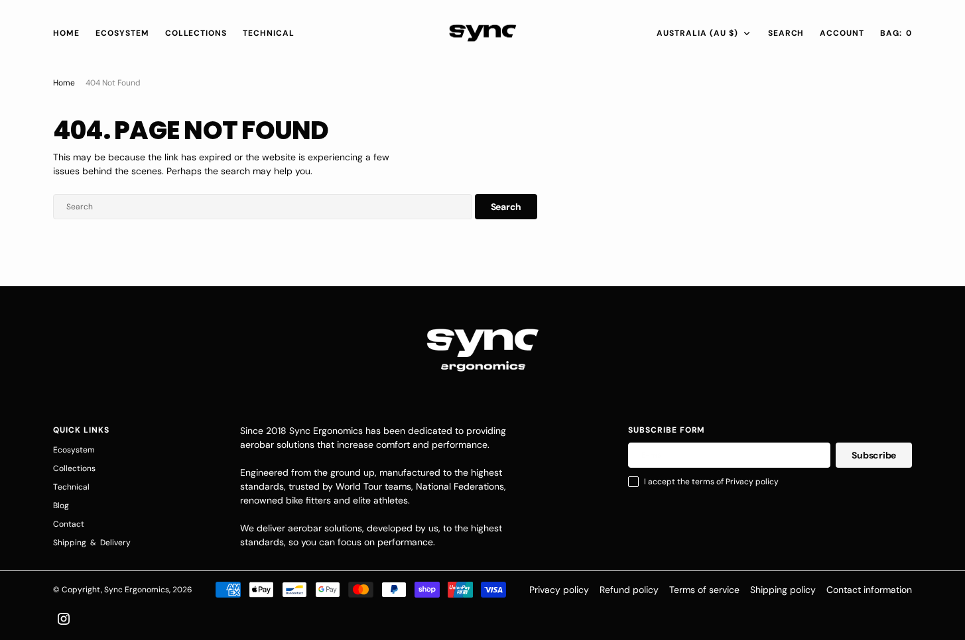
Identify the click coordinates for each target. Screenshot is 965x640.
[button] (842, 33)
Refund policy (629, 590)
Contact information (869, 590)
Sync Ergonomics (136, 589)
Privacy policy (559, 590)
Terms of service (704, 590)
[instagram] (63, 618)
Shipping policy (783, 590)
